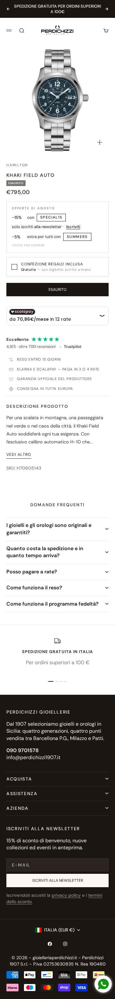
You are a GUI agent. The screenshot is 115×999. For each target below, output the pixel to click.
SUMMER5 (77, 236)
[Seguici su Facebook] (49, 943)
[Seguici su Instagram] (65, 943)
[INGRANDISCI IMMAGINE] (99, 142)
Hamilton (17, 165)
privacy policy (66, 895)
